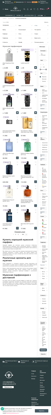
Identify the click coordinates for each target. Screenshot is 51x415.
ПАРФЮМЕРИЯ (9, 15)
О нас (32, 373)
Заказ (41, 382)
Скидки (42, 375)
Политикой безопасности (12, 413)
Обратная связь (8, 387)
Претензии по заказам (43, 394)
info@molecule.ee (8, 384)
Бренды (33, 378)
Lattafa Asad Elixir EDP (26, 108)
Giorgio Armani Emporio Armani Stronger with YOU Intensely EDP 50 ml (27, 201)
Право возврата (42, 386)
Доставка (42, 380)
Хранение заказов (42, 390)
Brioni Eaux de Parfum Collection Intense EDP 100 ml (27, 177)
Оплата (41, 377)
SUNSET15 (34, 2)
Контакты (33, 376)
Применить (43, 350)
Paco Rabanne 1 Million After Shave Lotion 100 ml (27, 131)
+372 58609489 (8, 382)
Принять (41, 411)
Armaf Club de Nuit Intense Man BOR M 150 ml (9, 131)
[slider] (40, 69)
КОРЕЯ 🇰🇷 (40, 15)
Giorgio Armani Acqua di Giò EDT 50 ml (8, 200)
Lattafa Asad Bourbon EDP (27, 85)
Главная (5, 18)
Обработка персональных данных (35, 404)
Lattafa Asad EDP (25, 63)
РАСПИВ (19, 15)
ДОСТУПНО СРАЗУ (29, 15)
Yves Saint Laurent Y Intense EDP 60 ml (7, 224)
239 (23, 234)
